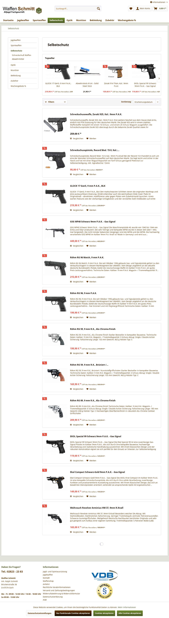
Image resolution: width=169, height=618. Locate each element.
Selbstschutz (16, 50)
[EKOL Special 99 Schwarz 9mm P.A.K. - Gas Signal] (145, 71)
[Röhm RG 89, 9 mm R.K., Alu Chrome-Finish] (55, 411)
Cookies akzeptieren (104, 613)
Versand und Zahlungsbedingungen (59, 590)
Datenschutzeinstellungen (39, 613)
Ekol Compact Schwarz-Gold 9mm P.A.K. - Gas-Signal (97, 472)
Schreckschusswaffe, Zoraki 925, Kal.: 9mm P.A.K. (96, 114)
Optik (13, 65)
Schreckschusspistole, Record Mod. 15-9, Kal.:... (94, 150)
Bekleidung (16, 75)
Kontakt (46, 578)
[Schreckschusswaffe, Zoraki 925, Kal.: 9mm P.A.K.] (55, 125)
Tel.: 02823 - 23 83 (12, 571)
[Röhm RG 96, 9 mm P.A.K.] (55, 304)
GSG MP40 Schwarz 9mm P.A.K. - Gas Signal (92, 221)
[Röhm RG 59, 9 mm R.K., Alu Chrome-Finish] (55, 339)
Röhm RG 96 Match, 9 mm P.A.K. (87, 257)
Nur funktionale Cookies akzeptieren (73, 613)
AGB (45, 599)
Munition (15, 70)
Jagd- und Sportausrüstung (55, 571)
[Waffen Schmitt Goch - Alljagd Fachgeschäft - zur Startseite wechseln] (23, 11)
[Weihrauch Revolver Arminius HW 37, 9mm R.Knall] (55, 518)
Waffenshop (48, 581)
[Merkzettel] (131, 8)
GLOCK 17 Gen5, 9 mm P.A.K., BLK (58, 84)
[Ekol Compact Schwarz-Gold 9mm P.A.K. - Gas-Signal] (55, 482)
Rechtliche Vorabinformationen (57, 587)
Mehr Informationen (127, 607)
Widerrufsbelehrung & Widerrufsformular (61, 593)
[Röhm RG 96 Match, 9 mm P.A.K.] (55, 268)
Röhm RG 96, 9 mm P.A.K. (83, 293)
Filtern (51, 102)
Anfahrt (46, 584)
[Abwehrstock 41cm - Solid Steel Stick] (87, 71)
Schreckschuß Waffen (21, 55)
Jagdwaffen (16, 40)
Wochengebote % (18, 86)
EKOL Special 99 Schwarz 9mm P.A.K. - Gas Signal (145, 84)
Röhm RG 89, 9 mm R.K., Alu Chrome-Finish (93, 400)
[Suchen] (98, 8)
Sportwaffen (16, 45)
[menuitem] (78, 8)
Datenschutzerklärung (53, 596)
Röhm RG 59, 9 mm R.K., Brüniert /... (89, 364)
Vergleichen (77, 138)
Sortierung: (126, 101)
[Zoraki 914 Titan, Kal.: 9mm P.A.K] (116, 71)
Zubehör (14, 80)
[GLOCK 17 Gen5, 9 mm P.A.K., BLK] (58, 71)
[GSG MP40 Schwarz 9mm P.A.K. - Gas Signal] (55, 232)
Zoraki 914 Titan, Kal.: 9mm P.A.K (116, 84)
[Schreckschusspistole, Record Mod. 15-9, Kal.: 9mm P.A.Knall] (55, 161)
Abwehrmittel (18, 59)
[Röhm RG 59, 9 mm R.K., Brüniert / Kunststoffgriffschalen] (55, 375)
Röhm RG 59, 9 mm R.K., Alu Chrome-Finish (93, 329)
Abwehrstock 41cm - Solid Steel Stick (87, 84)
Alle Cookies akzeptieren (130, 613)
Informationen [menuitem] (159, 2)
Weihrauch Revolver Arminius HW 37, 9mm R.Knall (96, 507)
